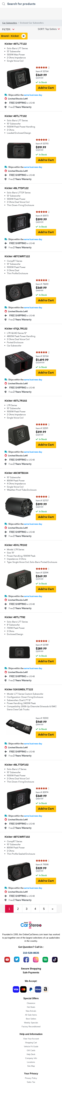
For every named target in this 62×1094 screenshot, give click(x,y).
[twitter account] (16, 959)
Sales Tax (31, 1082)
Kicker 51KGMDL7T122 (19, 689)
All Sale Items (31, 1015)
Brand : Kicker (10, 35)
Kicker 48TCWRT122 (17, 256)
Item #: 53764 (42, 71)
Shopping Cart (31, 1043)
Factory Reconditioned (31, 1027)
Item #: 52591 (42, 428)
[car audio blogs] (45, 959)
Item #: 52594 (42, 572)
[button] (49, 29)
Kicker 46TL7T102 (16, 116)
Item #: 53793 (42, 143)
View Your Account (31, 1039)
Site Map (31, 1066)
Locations (31, 1062)
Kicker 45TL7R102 (16, 400)
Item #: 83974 (42, 792)
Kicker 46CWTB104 (16, 472)
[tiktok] (54, 959)
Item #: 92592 (42, 718)
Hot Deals (31, 1007)
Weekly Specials (31, 1023)
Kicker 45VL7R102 (16, 545)
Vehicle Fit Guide (31, 1046)
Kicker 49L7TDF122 (17, 188)
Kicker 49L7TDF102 (17, 764)
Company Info (31, 1058)
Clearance (31, 1003)
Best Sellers (31, 1019)
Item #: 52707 (42, 500)
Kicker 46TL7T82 (15, 617)
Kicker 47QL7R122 (16, 328)
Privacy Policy (31, 1078)
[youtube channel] (7, 959)
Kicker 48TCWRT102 (17, 836)
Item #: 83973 (42, 215)
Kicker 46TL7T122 (16, 43)
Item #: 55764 (42, 356)
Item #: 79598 (42, 864)
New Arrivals (31, 1011)
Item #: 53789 (42, 645)
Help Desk (31, 1054)
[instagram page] (35, 959)
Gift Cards (31, 1050)
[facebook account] (26, 959)
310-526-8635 (31, 952)
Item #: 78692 (42, 284)
